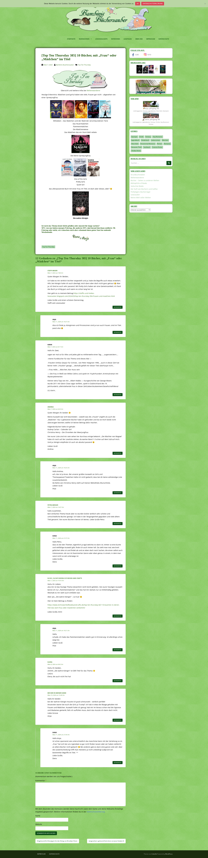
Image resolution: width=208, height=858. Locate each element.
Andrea (51, 407)
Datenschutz (164, 39)
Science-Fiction (157, 147)
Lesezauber (135, 194)
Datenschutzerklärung (153, 3)
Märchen (165, 140)
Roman (159, 144)
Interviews (115, 39)
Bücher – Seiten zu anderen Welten (145, 180)
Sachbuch (147, 147)
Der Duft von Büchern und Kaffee (144, 189)
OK (138, 3)
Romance (167, 144)
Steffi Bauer (52, 271)
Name (37, 816)
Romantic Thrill (136, 147)
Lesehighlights (101, 39)
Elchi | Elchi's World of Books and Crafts (65, 578)
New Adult (134, 144)
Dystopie (134, 137)
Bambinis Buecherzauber (65, 65)
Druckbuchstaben (138, 175)
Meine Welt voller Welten (141, 197)
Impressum (150, 39)
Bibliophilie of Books (139, 183)
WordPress (169, 854)
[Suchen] (168, 163)
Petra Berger (53, 505)
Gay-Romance (157, 137)
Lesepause (128, 39)
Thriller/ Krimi (136, 151)
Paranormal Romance (147, 144)
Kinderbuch (145, 140)
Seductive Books (137, 186)
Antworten (117, 307)
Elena (50, 662)
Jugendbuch (135, 140)
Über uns (139, 39)
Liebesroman (155, 140)
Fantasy (148, 137)
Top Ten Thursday (84, 65)
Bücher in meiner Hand (57, 693)
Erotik (141, 137)
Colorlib (154, 854)
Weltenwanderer (93, 90)
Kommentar (40, 780)
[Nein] (205, 3)
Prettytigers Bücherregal (140, 192)
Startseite (71, 39)
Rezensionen (84, 39)
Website (38, 824)
